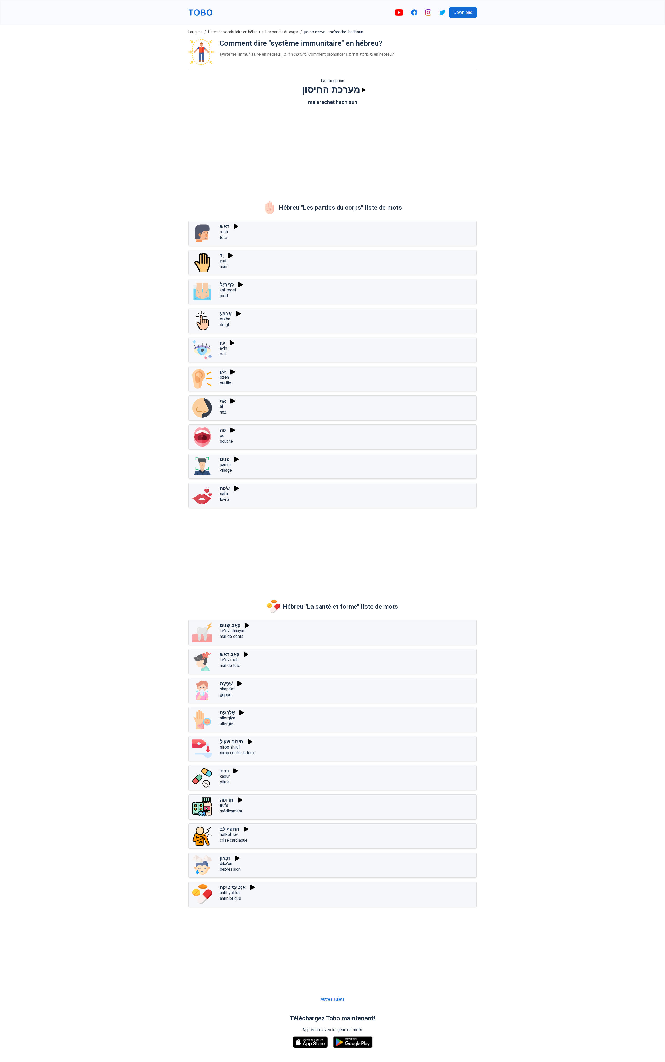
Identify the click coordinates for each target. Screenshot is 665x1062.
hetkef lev (229, 834)
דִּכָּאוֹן (225, 858)
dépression (230, 869)
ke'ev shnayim (232, 630)
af (221, 406)
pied (224, 295)
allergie (226, 723)
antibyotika (230, 892)
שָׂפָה (225, 488)
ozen (224, 377)
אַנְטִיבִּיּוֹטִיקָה (233, 887)
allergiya (227, 718)
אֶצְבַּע (226, 313)
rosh (224, 231)
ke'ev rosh (229, 659)
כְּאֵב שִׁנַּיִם (230, 625)
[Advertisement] (332, 149)
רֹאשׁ (224, 226)
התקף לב (229, 829)
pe (222, 435)
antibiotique (230, 898)
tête (223, 237)
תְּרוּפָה (226, 800)
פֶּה (223, 430)
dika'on (226, 863)
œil (223, 353)
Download (463, 12)
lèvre (224, 499)
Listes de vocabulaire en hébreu (234, 32)
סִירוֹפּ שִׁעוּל (231, 741)
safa (224, 493)
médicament (231, 811)
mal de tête (230, 665)
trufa (224, 805)
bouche (226, 441)
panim (225, 464)
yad (223, 260)
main (224, 266)
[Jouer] (363, 90)
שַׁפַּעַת (226, 683)
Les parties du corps (281, 32)
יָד (222, 255)
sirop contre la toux (237, 752)
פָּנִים (225, 459)
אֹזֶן (223, 372)
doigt (224, 324)
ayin (223, 348)
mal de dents (231, 636)
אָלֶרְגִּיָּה (227, 712)
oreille (225, 383)
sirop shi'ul (230, 747)
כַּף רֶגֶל (227, 284)
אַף (223, 401)
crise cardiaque (234, 840)
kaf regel (228, 289)
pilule (225, 781)
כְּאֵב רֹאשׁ (229, 654)
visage (226, 470)
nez (223, 412)
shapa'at (227, 688)
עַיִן (222, 342)
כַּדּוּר (224, 770)
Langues (195, 32)
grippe (225, 694)
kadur (225, 776)
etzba (225, 319)
